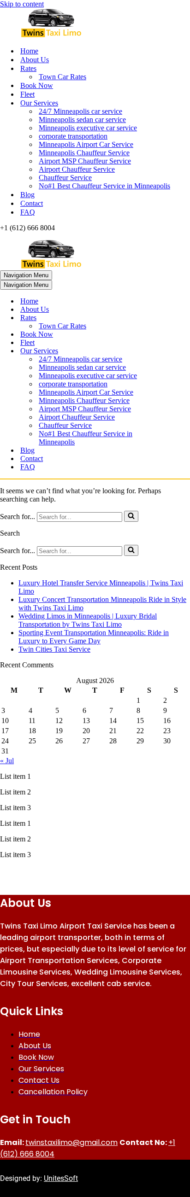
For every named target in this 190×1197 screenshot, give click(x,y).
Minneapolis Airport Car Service (86, 144)
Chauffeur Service (65, 177)
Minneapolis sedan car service (82, 119)
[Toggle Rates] (161, 318)
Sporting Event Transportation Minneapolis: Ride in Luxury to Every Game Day (93, 637)
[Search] (131, 516)
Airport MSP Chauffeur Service (85, 161)
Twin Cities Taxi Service (54, 649)
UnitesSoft (61, 1178)
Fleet (27, 94)
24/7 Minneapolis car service (80, 111)
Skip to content (22, 4)
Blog (27, 195)
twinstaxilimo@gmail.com (71, 1142)
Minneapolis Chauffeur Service (84, 153)
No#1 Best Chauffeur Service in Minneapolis (104, 186)
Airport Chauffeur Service (77, 169)
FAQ (27, 212)
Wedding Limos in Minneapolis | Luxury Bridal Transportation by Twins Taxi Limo (87, 620)
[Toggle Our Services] (161, 351)
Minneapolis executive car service (88, 128)
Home (29, 51)
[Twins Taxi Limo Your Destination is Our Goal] (95, 23)
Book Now (36, 85)
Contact (31, 203)
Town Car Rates (62, 77)
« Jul (7, 761)
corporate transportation (73, 136)
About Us (34, 60)
